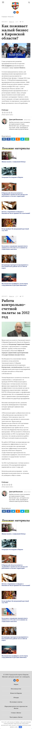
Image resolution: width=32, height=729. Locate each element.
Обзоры (16, 697)
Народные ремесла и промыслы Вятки (16, 707)
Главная (4, 16)
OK (20, 727)
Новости (10, 16)
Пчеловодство (16, 689)
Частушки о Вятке (16, 717)
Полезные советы (16, 702)
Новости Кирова (16, 693)
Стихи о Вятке (16, 713)
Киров (16, 684)
